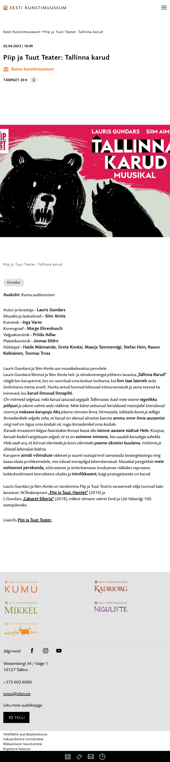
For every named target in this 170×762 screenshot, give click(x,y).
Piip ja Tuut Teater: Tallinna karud (73, 31)
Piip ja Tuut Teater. (35, 520)
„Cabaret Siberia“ (38, 498)
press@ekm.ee (17, 693)
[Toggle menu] (164, 7)
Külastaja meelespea (19, 754)
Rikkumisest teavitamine (22, 744)
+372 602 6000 (17, 682)
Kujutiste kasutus (17, 749)
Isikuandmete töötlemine (23, 739)
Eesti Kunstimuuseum (22, 31)
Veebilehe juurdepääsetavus (25, 734)
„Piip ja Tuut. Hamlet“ (68, 492)
